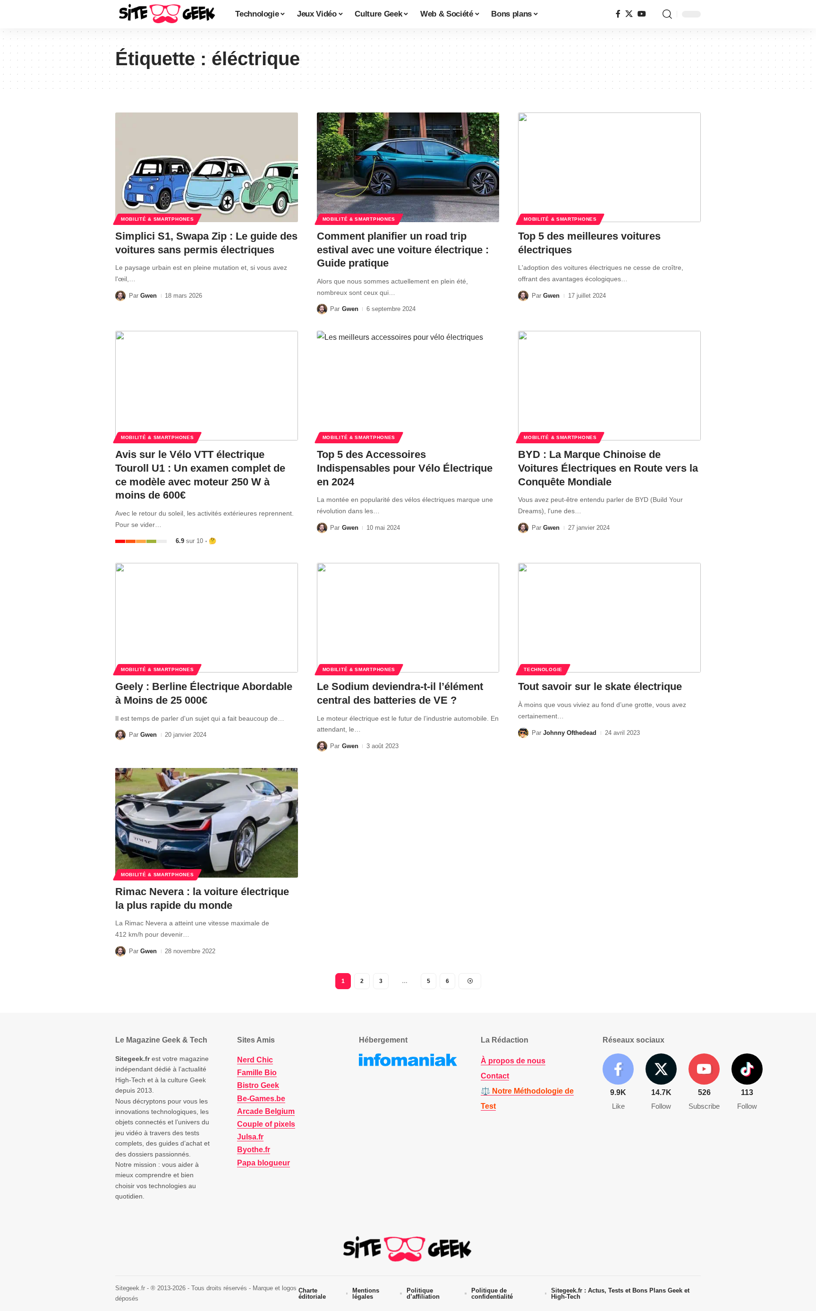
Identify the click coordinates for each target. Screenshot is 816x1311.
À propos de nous (513, 1061)
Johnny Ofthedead (569, 732)
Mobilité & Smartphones (157, 219)
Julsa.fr (250, 1137)
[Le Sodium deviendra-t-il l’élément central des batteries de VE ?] (408, 618)
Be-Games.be (261, 1099)
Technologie (543, 669)
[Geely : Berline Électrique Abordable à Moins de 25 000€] (206, 618)
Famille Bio (257, 1073)
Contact (495, 1076)
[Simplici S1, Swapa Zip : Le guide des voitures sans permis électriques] (206, 167)
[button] (667, 14)
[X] (629, 14)
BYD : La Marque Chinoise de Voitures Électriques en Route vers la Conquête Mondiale (608, 467)
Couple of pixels (266, 1124)
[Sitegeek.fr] (167, 14)
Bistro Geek (258, 1085)
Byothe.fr (253, 1150)
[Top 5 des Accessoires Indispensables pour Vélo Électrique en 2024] (408, 385)
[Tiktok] (747, 1082)
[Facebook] (618, 14)
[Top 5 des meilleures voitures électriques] (609, 167)
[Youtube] (704, 1082)
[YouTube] (641, 14)
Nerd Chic (255, 1060)
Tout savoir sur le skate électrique (600, 686)
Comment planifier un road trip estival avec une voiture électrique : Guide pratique (403, 249)
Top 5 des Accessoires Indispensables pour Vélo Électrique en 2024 (405, 467)
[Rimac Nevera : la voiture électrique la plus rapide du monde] (206, 823)
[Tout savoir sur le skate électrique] (609, 618)
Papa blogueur (263, 1163)
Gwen (148, 295)
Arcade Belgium (266, 1111)
